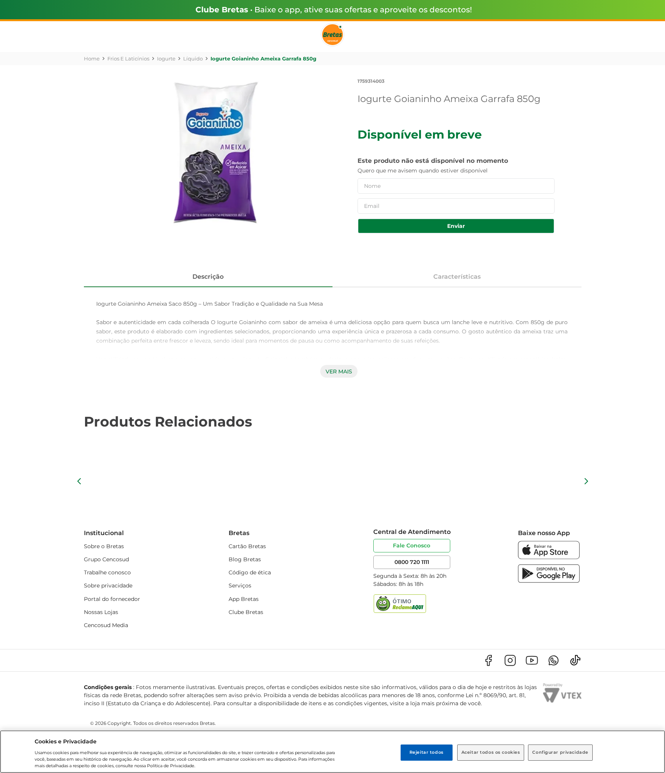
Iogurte (166, 58)
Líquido (193, 58)
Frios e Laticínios (128, 58)
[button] (79, 481)
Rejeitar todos (426, 752)
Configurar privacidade (560, 752)
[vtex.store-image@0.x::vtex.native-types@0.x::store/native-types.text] (488, 660)
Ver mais (339, 371)
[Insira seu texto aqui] (549, 557)
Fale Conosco (411, 545)
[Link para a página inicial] (92, 58)
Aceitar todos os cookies (490, 752)
